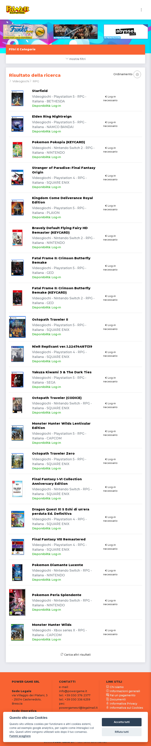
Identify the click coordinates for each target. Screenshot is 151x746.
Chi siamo (116, 687)
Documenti (117, 699)
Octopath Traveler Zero (53, 453)
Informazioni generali (124, 691)
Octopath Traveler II (50, 319)
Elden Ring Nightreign (52, 116)
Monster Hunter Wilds (52, 625)
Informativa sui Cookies (126, 707)
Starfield (40, 91)
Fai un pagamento (122, 695)
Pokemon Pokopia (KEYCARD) (58, 142)
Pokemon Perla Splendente (56, 595)
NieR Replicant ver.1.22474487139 (62, 346)
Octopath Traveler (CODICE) (57, 398)
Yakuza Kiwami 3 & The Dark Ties (62, 372)
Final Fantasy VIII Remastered (59, 539)
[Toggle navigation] (141, 9)
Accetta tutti (122, 722)
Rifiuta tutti (122, 731)
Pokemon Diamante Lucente (57, 565)
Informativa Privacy (123, 703)
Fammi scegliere (20, 736)
